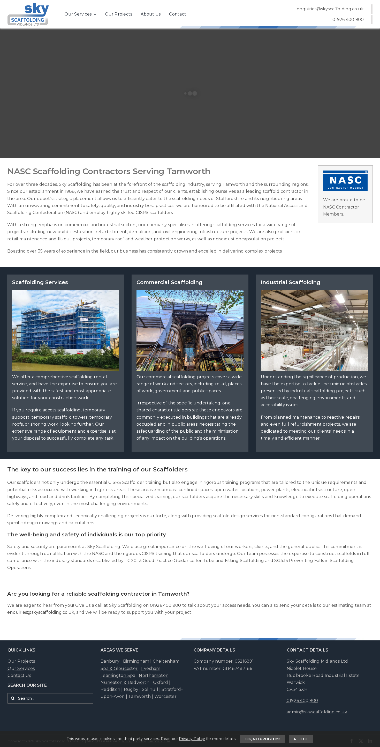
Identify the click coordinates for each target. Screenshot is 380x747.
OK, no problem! (262, 739)
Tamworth (139, 696)
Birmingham (136, 661)
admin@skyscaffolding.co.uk (317, 711)
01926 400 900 (165, 605)
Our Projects (21, 661)
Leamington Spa (118, 675)
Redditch (110, 689)
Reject (301, 739)
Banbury (110, 661)
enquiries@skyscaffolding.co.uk (40, 612)
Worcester (165, 696)
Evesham (151, 668)
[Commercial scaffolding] (190, 363)
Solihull (150, 689)
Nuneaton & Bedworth (125, 682)
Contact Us (19, 675)
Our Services (21, 668)
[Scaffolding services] (65, 363)
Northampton (154, 675)
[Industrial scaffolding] (314, 363)
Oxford (160, 682)
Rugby (131, 689)
